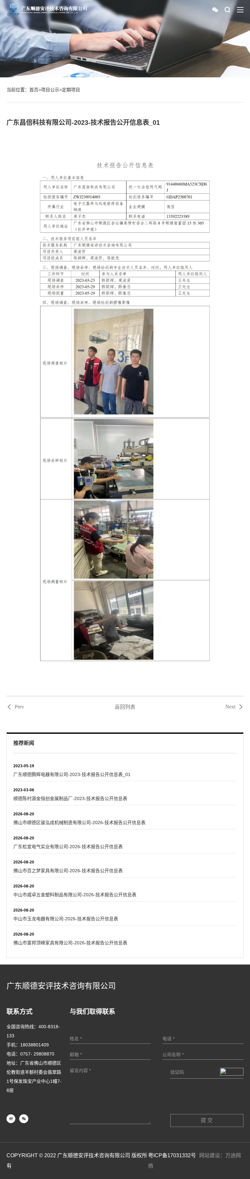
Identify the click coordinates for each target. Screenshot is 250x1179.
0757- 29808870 (37, 1053)
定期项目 (71, 89)
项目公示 (50, 89)
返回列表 (125, 707)
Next (230, 706)
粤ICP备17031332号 (172, 1155)
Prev (19, 706)
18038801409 (34, 1044)
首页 (33, 89)
